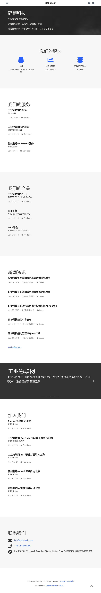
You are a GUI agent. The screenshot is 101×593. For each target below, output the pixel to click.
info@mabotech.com (23, 540)
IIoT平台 (12, 210)
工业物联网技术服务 (18, 127)
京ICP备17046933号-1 (67, 581)
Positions (27, 428)
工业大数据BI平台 (17, 194)
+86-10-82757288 (22, 546)
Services (26, 117)
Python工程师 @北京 (19, 421)
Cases (41, 282)
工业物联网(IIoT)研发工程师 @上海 (26, 454)
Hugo (61, 586)
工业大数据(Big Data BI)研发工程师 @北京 (30, 438)
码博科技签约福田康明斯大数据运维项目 (29, 278)
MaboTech (50, 3)
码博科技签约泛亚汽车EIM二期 (24, 333)
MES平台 (13, 227)
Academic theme (51, 586)
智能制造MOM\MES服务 (21, 143)
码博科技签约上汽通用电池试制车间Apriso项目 (33, 305)
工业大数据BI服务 (17, 110)
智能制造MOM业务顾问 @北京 (24, 471)
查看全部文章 (14, 347)
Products (28, 201)
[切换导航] (7, 3)
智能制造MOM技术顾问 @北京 (24, 488)
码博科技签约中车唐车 (19, 319)
